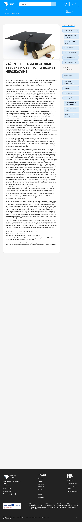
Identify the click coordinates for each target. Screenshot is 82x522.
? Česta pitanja (65, 4)
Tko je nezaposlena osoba (70, 42)
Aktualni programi (71, 486)
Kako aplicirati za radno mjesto (71, 109)
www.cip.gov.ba (17, 239)
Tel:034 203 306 (7, 488)
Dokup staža (67, 88)
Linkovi (69, 488)
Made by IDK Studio (74, 518)
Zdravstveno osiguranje (70, 52)
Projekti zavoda (68, 93)
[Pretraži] (53, 4)
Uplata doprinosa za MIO (70, 57)
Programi (45, 10)
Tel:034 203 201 (7, 491)
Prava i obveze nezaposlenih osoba (69, 82)
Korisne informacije (74, 4)
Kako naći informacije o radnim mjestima (71, 103)
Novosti (7, 13)
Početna (7, 10)
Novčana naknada (68, 47)
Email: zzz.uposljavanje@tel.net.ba (12, 494)
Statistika (15, 13)
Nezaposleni (24, 10)
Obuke (53, 10)
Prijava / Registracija (72, 491)
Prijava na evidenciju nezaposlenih (70, 36)
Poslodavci (34, 10)
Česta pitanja (70, 480)
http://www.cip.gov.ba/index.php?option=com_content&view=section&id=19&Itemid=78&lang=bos (31, 244)
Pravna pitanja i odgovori (70, 62)
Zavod (14, 10)
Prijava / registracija (69, 11)
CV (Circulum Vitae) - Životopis (70, 115)
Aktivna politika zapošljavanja (68, 75)
